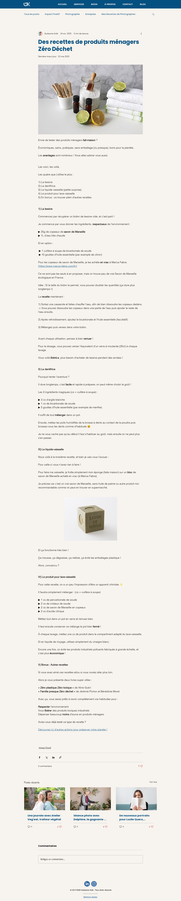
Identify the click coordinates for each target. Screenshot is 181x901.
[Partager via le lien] (60, 757)
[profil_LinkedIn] (87, 884)
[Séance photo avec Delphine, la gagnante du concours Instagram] (90, 798)
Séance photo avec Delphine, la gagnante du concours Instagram (90, 817)
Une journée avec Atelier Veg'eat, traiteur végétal (44, 817)
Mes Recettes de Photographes (118, 14)
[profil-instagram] (94, 884)
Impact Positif (52, 14)
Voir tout (153, 782)
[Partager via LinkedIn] (53, 757)
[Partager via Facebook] (39, 757)
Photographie (72, 14)
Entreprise (90, 14)
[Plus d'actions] (141, 33)
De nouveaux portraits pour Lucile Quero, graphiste (134, 817)
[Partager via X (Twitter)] (46, 757)
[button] (153, 14)
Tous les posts (31, 14)
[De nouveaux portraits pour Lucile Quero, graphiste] (136, 798)
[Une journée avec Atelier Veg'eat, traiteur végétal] (44, 798)
